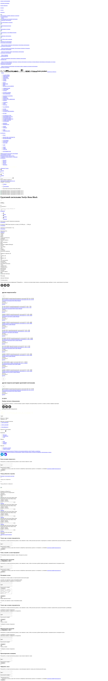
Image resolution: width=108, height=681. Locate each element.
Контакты (5, 164)
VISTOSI (5, 149)
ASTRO (4, 80)
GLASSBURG (6, 106)
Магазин (5, 434)
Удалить (2, 503)
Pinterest (4, 443)
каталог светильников (5, 1)
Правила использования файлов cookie (22, 451)
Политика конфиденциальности (7, 451)
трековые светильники (21, 58)
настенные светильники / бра (10, 48)
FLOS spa (5, 104)
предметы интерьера (4, 3)
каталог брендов (4, 5)
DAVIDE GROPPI (7, 92)
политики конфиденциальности (54, 468)
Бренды (4, 161)
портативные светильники (18, 51)
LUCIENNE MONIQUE (8, 118)
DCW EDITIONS (6, 93)
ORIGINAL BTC (6, 130)
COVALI (5, 90)
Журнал (4, 162)
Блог (4, 441)
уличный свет (3, 59)
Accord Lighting (6, 75)
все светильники (4, 16)
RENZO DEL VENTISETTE (9, 137)
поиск (7, 168)
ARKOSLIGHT (6, 76)
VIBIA (4, 148)
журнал (2, 7)
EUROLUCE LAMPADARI (9, 99)
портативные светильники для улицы (47, 61)
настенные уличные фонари (33, 61)
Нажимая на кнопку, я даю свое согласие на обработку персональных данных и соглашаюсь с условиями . (31, 468)
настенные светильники (5, 46)
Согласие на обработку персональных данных (41, 452)
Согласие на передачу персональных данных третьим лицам (18, 452)
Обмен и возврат (6, 449)
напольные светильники (5, 52)
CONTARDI (5, 89)
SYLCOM (5, 142)
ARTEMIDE (5, 77)
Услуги (4, 163)
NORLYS (5, 127)
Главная (4, 184)
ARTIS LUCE (6, 78)
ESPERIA (5, 97)
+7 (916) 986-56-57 (4, 427)
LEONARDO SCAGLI (8, 116)
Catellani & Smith (6, 88)
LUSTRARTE (6, 121)
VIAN (4, 147)
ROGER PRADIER (7, 138)
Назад (2, 17)
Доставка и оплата (7, 447)
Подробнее (2, 222)
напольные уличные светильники (19, 61)
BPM (4, 85)
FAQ (4, 437)
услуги (1, 10)
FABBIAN (5, 102)
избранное (3, 168)
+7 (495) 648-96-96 (4, 422)
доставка (5, 216)
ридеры (18, 48)
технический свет (4, 56)
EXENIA (5, 100)
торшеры (6, 55)
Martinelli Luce (6, 124)
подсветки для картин (25, 48)
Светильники (6, 186)
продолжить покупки (9, 476)
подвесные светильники (13, 44)
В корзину (2, 211)
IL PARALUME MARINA (8, 111)
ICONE (4, 109)
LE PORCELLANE (7, 115)
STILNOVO (5, 141)
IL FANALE (5, 110)
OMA (4, 129)
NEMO (4, 126)
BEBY (4, 82)
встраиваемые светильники (10, 58)
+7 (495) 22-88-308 (4, 424)
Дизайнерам (5, 436)
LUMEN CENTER (7, 120)
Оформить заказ (4, 534)
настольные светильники (5, 49)
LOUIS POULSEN (7, 117)
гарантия (5, 219)
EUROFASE (5, 98)
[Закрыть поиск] (13, 178)
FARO (4, 103)
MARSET (5, 123)
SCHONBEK (6, 140)
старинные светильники (5, 64)
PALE (4, 135)
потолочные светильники (5, 42)
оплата (4, 214)
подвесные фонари (8, 61)
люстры (6, 44)
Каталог (4, 160)
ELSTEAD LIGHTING (8, 95)
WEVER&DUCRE (7, 151)
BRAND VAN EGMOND (8, 86)
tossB (4, 144)
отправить (3, 469)
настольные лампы (8, 51)
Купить (3, 304)
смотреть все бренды (51, 71)
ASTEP (4, 79)
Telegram (5, 442)
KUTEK (4, 113)
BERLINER (5, 83)
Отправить (3, 619)
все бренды (2, 133)
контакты (2, 12)
